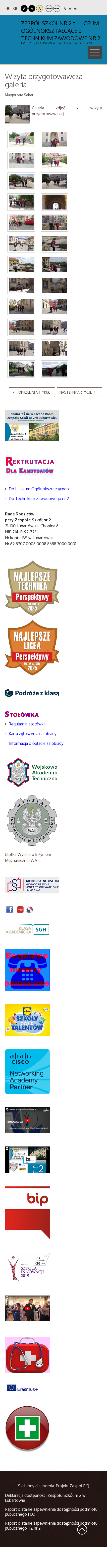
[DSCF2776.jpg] (21, 181)
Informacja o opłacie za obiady (36, 743)
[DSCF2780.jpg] (21, 223)
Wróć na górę (82, 1530)
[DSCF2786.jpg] (54, 264)
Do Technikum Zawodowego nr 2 (39, 498)
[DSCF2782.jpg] (54, 223)
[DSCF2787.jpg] (21, 285)
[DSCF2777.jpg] (54, 181)
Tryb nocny (15, 8)
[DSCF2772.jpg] (21, 160)
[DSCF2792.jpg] (54, 327)
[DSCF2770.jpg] (54, 139)
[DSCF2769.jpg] (21, 139)
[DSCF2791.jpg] (21, 327)
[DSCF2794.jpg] (54, 348)
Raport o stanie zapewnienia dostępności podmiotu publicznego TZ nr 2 (51, 1526)
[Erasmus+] (22, 1387)
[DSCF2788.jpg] (54, 285)
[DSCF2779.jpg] (54, 202)
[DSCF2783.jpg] (21, 243)
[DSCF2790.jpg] (54, 306)
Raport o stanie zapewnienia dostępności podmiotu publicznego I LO (51, 1512)
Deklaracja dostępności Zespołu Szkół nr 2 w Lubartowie (45, 1498)
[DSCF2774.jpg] (54, 160)
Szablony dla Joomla (36, 1485)
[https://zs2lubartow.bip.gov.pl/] (27, 1212)
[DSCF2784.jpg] (54, 243)
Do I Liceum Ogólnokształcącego (39, 488)
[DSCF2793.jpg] (21, 348)
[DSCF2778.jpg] (21, 202)
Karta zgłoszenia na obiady (32, 733)
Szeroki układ (56, 8)
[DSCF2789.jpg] (21, 306)
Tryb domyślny (8, 8)
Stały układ (49, 8)
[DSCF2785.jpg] (21, 264)
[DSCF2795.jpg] (21, 369)
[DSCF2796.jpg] (54, 369)
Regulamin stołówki (27, 723)
